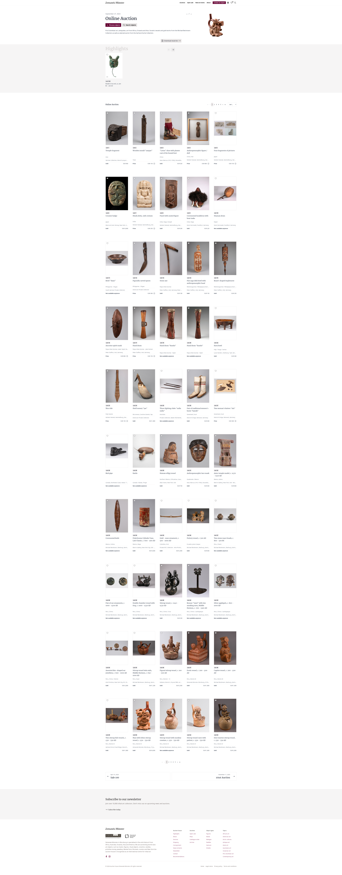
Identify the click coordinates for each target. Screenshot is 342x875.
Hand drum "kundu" (168, 346)
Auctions (182, 2)
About (209, 2)
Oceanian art (227, 851)
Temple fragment (112, 151)
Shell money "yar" (140, 408)
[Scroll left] (173, 49)
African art (226, 834)
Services (175, 839)
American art (227, 836)
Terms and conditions (230, 866)
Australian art (227, 848)
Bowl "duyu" (111, 281)
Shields (208, 848)
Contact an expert (219, 2)
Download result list (172, 41)
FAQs (191, 836)
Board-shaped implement (224, 281)
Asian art (225, 845)
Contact (175, 854)
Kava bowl (218, 346)
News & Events (200, 2)
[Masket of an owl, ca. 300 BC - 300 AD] (114, 66)
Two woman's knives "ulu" (224, 408)
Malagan (209, 839)
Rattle (135, 473)
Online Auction (112, 104)
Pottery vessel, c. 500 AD (196, 538)
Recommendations (178, 856)
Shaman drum (219, 216)
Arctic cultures (227, 839)
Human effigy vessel (168, 473)
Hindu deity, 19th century (143, 216)
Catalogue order (194, 839)
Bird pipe (109, 473)
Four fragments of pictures (224, 151)
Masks (208, 836)
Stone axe (163, 281)
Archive (192, 842)
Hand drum (137, 346)
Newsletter (176, 851)
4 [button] (218, 104)
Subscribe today (114, 810)
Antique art (226, 842)
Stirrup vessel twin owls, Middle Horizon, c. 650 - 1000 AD (142, 672)
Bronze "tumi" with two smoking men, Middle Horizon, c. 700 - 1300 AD (197, 605)
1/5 (107, 77)
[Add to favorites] (107, 54)
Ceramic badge (111, 216)
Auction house (177, 830)
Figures (208, 834)
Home (202, 866)
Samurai (208, 845)
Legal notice (209, 866)
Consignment (177, 845)
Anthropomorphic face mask (198, 473)
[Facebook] (106, 856)
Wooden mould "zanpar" (142, 151)
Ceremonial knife (112, 538)
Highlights (176, 834)
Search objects (131, 25)
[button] (207, 104)
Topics (225, 830)
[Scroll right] (169, 49)
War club (109, 408)
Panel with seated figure (169, 216)
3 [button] (216, 104)
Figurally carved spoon (141, 281)
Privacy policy (218, 866)
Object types (210, 830)
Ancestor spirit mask (114, 346)
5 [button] (220, 104)
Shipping (176, 842)
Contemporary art (228, 856)
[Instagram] (109, 856)
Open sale (190, 2)
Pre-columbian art (228, 854)
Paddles (208, 842)
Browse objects (114, 25)
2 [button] (214, 104)
